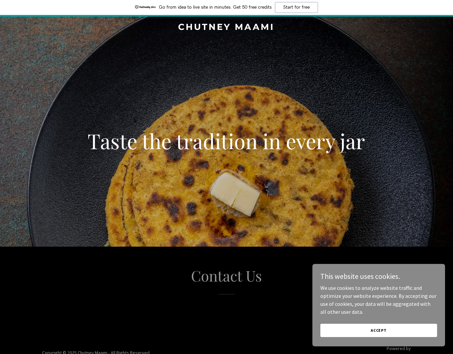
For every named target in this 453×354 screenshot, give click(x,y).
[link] (226, 28)
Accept (379, 330)
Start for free (296, 7)
